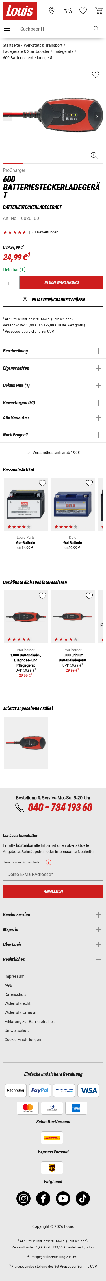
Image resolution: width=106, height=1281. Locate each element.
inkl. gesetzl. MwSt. (35, 319)
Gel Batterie (72, 542)
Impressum (14, 976)
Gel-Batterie (25, 542)
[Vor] (98, 116)
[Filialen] (51, 11)
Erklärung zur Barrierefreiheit (30, 1021)
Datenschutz (16, 994)
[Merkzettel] (83, 11)
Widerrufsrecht (18, 1003)
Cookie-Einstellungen (23, 1039)
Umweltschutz (17, 1030)
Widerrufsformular (21, 1012)
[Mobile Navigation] (7, 28)
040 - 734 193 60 (60, 807)
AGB (8, 985)
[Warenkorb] (99, 11)
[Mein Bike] (67, 11)
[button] (96, 29)
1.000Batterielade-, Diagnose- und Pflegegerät (25, 660)
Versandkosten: (15, 325)
